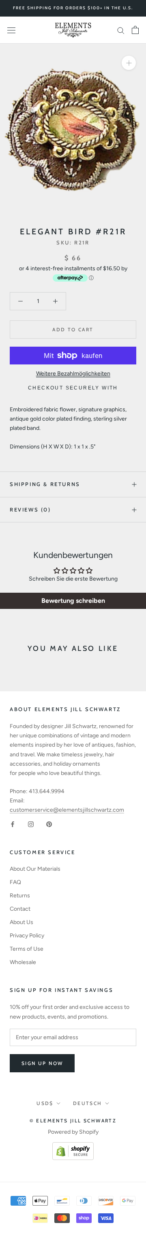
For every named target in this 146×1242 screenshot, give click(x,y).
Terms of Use (26, 948)
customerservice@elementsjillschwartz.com (67, 809)
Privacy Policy (27, 935)
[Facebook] (12, 823)
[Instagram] (31, 823)
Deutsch (87, 1103)
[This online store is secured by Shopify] (73, 1146)
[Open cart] (135, 30)
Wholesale (23, 962)
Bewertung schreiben (73, 600)
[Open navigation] (11, 30)
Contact (20, 908)
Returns (20, 895)
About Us (21, 922)
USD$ (45, 1103)
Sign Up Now (42, 1063)
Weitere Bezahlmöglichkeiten (73, 373)
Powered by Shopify (73, 1131)
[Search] (121, 30)
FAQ (15, 882)
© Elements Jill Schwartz (73, 1121)
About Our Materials (35, 868)
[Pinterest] (49, 823)
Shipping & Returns (45, 484)
